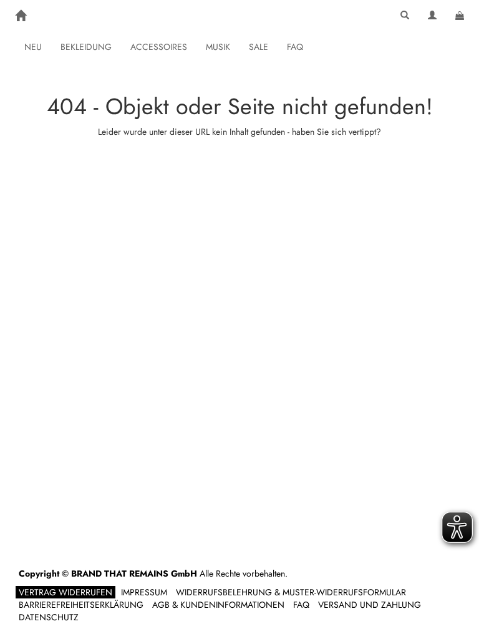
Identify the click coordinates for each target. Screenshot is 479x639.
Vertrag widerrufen (65, 592)
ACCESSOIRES (158, 47)
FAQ (295, 47)
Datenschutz (49, 617)
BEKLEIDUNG (86, 47)
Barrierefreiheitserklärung (81, 604)
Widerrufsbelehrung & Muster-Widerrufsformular (291, 592)
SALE (258, 47)
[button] (405, 15)
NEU (33, 47)
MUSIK (218, 47)
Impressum (144, 592)
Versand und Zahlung (369, 604)
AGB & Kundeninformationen (218, 604)
